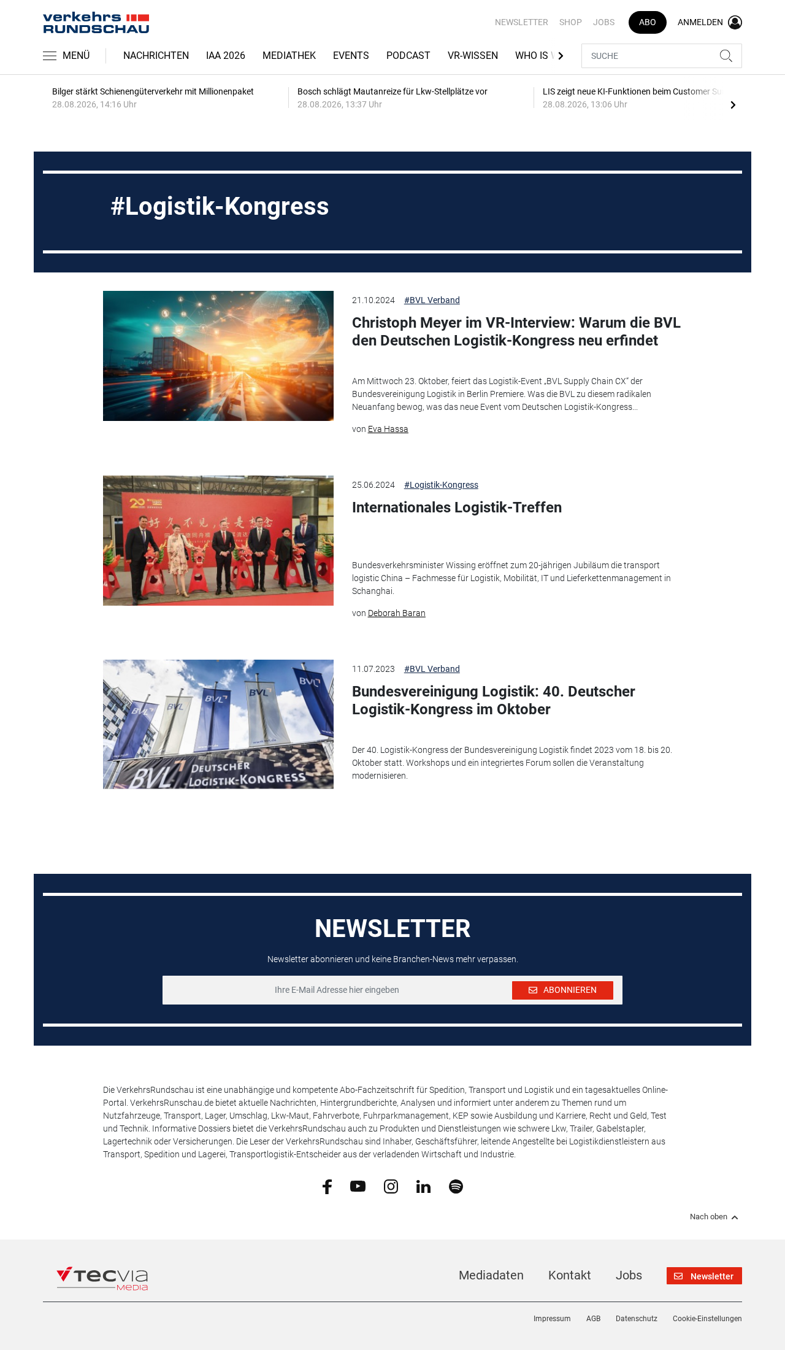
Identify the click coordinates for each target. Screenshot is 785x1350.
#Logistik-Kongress (441, 485)
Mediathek (289, 55)
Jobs (604, 22)
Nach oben (708, 1217)
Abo (647, 22)
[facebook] (327, 1186)
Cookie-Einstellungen (707, 1318)
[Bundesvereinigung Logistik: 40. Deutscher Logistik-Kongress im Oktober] (218, 725)
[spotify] (456, 1185)
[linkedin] (423, 1185)
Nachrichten (156, 55)
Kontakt (569, 1275)
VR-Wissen (473, 55)
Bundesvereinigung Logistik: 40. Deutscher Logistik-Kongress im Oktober (493, 700)
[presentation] (733, 104)
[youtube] (358, 1185)
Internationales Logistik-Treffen (457, 507)
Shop (570, 22)
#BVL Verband (432, 300)
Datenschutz (636, 1318)
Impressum (552, 1318)
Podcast (408, 55)
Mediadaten (491, 1275)
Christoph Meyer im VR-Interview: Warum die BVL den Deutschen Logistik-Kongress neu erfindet (516, 331)
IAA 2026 (225, 55)
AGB (593, 1318)
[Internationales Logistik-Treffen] (218, 541)
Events (351, 55)
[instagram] (391, 1185)
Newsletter (521, 22)
